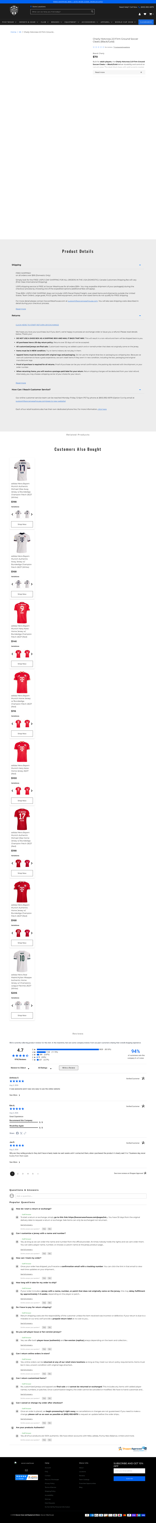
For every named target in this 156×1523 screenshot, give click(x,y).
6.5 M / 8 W (98, 93)
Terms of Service (50, 1487)
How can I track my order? (28, 1258)
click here (102, 409)
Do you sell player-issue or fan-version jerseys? (38, 1332)
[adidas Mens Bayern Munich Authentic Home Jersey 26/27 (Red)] (27, 863)
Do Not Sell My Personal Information (57, 1507)
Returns (16, 315)
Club (43, 22)
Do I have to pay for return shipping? (34, 1307)
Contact (47, 1475)
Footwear (8, 22)
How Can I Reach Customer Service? (31, 389)
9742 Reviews (23, 1059)
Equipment (71, 22)
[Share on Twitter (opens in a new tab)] (21, 1133)
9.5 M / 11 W (98, 105)
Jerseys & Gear (27, 22)
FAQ (46, 1471)
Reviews (82, 1475)
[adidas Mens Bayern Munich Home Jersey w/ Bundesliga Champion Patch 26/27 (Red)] (18, 654)
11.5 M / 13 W (111, 111)
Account (48, 1468)
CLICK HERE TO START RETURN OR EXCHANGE (37, 325)
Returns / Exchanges (52, 1479)
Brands (55, 22)
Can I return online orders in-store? (33, 1353)
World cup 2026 (124, 22)
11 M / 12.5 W (98, 111)
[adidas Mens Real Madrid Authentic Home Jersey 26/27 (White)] (27, 1006)
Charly (101, 53)
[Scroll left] (12, 514)
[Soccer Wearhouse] (14, 10)
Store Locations (38, 6)
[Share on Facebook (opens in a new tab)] (17, 1134)
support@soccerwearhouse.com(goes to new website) (41, 401)
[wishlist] (145, 14)
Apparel (105, 22)
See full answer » (27, 1225)
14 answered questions (122, 47)
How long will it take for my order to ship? (36, 1283)
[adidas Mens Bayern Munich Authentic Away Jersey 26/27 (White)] (27, 514)
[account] (140, 14)
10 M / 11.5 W (111, 105)
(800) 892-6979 (147, 7)
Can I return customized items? (31, 1378)
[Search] (92, 11)
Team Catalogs (84, 1479)
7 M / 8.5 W (110, 93)
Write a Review (68, 1068)
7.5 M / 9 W (122, 93)
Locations (82, 1471)
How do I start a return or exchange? (33, 1209)
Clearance (146, 22)
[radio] (78, 1049)
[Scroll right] (31, 514)
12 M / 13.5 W (124, 111)
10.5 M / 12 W (124, 105)
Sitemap (48, 1499)
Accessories (88, 22)
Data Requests (50, 1503)
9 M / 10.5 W (123, 99)
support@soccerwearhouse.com (83, 301)
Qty (94, 118)
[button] (44, 1229)
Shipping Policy (50, 1491)
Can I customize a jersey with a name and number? (41, 1233)
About (81, 1468)
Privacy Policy (50, 1483)
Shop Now (22, 524)
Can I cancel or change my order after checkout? (39, 1403)
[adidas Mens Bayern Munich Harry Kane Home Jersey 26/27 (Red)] (27, 654)
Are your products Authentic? (30, 1427)
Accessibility (49, 1495)
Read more (100, 72)
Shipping (16, 265)
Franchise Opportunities (87, 1483)
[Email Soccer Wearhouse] (26, 1470)
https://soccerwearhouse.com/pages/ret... (88, 1217)
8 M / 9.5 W (98, 99)
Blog (80, 1487)
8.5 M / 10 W (111, 99)
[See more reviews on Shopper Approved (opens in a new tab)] (25, 1133)
